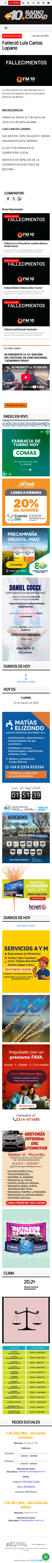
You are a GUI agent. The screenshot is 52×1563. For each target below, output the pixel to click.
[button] (5, 2)
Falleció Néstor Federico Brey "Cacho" (23, 288)
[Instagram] (38, 2)
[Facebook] (33, 2)
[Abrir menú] (6, 28)
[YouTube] (48, 2)
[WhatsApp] (23, 2)
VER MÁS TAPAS (26, 681)
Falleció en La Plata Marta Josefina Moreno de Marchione (26, 245)
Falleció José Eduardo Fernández (20, 329)
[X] (28, 2)
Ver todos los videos (15, 405)
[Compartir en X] (14, 199)
